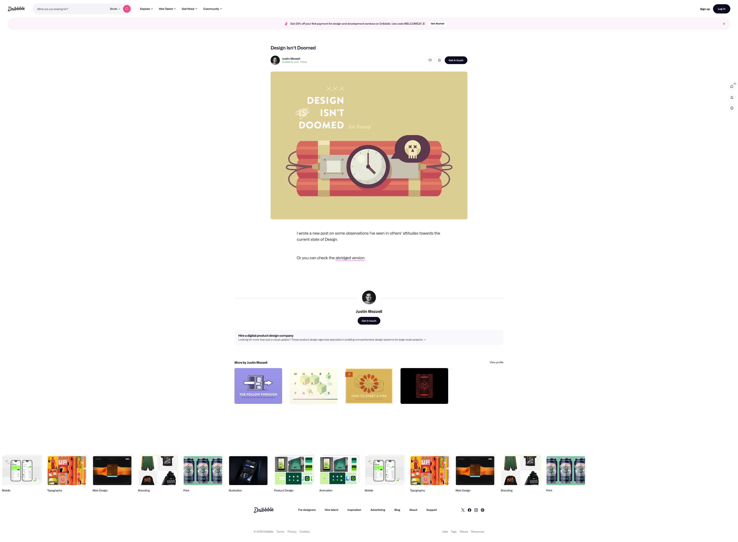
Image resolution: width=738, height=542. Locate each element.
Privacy (292, 531)
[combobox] (70, 9)
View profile (497, 362)
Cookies (305, 531)
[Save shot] (439, 60)
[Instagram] (476, 510)
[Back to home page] (16, 8)
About (413, 509)
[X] (463, 510)
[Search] (127, 9)
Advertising (378, 509)
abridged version (350, 258)
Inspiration (354, 509)
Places (464, 531)
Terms (280, 531)
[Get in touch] (259, 396)
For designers (307, 509)
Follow (304, 62)
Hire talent (331, 509)
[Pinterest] (482, 510)
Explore (145, 8)
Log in (722, 8)
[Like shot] (430, 60)
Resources (477, 531)
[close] (724, 24)
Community (211, 8)
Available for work (290, 62)
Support (431, 509)
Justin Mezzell (291, 58)
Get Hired (188, 8)
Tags (454, 531)
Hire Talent (166, 8)
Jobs (445, 531)
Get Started (437, 23)
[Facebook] (469, 510)
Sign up (705, 9)
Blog (397, 509)
